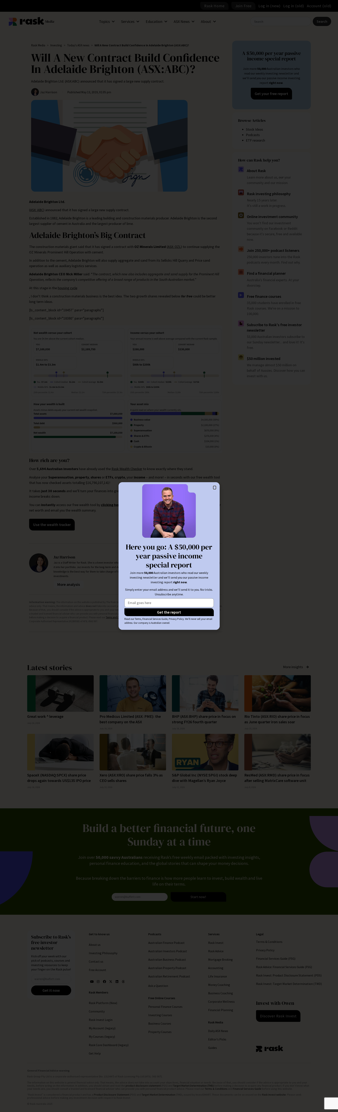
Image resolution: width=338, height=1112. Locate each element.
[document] (169, 556)
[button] (214, 487)
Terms (138, 619)
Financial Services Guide (154, 619)
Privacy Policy (176, 619)
